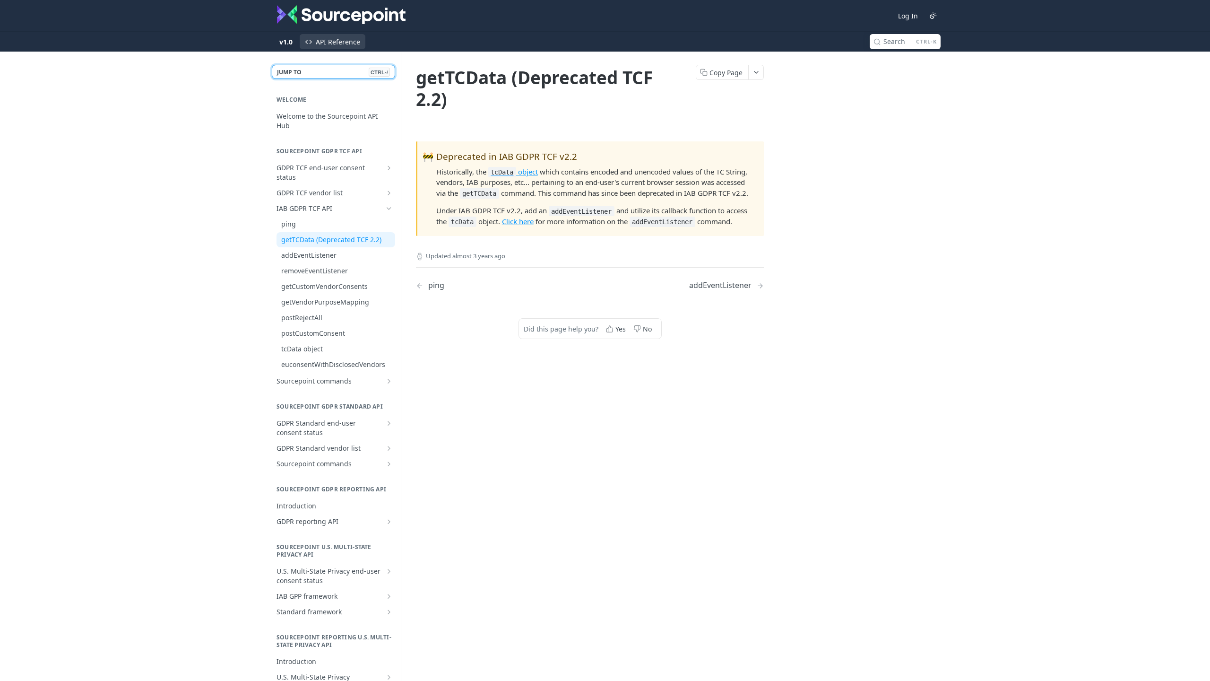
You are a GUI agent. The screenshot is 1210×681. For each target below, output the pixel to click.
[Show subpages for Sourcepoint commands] (389, 381)
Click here (518, 221)
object (514, 171)
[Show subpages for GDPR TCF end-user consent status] (389, 168)
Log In (908, 15)
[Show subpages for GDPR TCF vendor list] (389, 193)
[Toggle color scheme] (933, 15)
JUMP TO (332, 72)
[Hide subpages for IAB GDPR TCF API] (389, 208)
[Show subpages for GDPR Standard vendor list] (389, 448)
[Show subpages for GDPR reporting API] (389, 521)
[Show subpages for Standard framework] (389, 612)
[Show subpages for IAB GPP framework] (389, 596)
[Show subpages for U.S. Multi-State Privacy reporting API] (389, 677)
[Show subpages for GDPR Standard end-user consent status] (389, 423)
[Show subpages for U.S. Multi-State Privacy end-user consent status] (389, 571)
